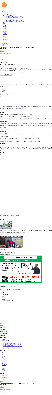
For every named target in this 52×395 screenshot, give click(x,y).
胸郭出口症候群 (4, 365)
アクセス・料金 (3, 333)
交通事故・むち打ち (6, 44)
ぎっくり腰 (3, 359)
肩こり (3, 353)
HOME (1, 325)
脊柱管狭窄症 (5, 31)
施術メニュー (3, 327)
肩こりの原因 (16, 108)
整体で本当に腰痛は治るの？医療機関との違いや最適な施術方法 (12, 346)
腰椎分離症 (4, 33)
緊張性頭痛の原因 (20, 108)
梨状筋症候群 (5, 28)
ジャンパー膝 (5, 42)
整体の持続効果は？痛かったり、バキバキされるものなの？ (13, 20)
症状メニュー (3, 329)
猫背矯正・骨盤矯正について (6, 340)
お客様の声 (2, 335)
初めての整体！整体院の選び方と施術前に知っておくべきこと (14, 16)
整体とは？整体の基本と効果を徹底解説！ (11, 19)
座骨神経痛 (4, 27)
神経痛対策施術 (5, 14)
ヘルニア (3, 358)
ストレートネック (4, 364)
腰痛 (4, 23)
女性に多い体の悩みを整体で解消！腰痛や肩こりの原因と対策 (14, 17)
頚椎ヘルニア (5, 32)
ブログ (3, 45)
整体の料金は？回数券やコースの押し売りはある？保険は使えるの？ (15, 21)
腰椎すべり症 (5, 34)
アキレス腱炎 (4, 370)
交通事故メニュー (4, 331)
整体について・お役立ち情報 (7, 15)
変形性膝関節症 (5, 39)
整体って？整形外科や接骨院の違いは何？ (9, 345)
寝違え (4, 36)
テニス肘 (4, 37)
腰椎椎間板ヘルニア (6, 30)
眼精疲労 (4, 25)
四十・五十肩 (5, 26)
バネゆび (4, 38)
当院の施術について (6, 12)
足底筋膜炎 (4, 40)
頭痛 (2, 354)
